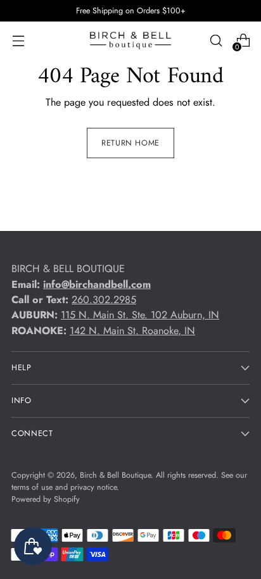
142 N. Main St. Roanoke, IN (132, 330)
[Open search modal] (216, 41)
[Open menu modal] (18, 41)
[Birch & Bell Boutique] (130, 40)
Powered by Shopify (45, 499)
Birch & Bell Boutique (115, 475)
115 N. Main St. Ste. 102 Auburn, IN (140, 315)
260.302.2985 (104, 299)
